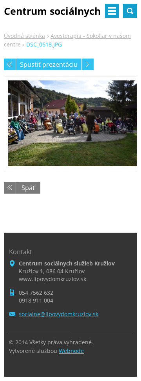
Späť (28, 187)
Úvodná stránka (24, 35)
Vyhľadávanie (130, 11)
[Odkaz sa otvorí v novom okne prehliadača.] (70, 123)
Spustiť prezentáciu (49, 64)
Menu (112, 11)
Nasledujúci (88, 64)
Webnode (71, 350)
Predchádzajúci (10, 64)
